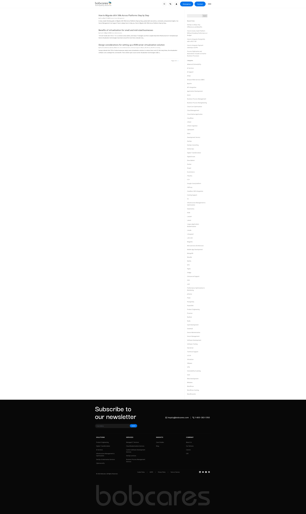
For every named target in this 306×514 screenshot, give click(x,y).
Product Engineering (193, 309)
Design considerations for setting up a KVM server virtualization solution (132, 44)
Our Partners (190, 446)
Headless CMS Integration (195, 191)
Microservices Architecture (195, 245)
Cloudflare (190, 118)
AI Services (190, 68)
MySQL (189, 261)
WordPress (147, 47)
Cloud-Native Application (194, 114)
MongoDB (190, 253)
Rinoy (101, 18)
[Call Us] (170, 4)
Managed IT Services (132, 442)
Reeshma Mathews (104, 47)
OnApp (189, 272)
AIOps (189, 76)
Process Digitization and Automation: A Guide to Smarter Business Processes (196, 53)
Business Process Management (196, 99)
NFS (188, 265)
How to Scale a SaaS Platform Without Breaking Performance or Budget (197, 33)
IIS (188, 199)
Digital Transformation (194, 153)
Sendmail (190, 328)
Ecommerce (191, 172)
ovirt (118, 47)
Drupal (189, 168)
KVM (188, 212)
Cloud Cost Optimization (194, 106)
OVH (188, 280)
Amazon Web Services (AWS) (195, 79)
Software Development (194, 340)
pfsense (189, 294)
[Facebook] (209, 472)
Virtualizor (190, 359)
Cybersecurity (100, 463)
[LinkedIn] (200, 472)
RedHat (189, 317)
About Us (189, 442)
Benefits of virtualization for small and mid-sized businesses (126, 30)
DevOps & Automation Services (105, 459)
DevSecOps (190, 149)
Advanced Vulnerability (194, 64)
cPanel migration (192, 126)
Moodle (189, 257)
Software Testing (192, 344)
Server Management (119, 18)
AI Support (190, 72)
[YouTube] (203, 472)
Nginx (189, 269)
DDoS (188, 133)
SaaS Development (193, 325)
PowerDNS (190, 305)
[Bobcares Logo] (105, 3)
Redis (188, 321)
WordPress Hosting (155, 47)
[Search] (164, 4)
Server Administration (116, 33)
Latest (112, 18)
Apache (189, 83)
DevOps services (131, 455)
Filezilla (189, 176)
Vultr (188, 375)
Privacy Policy (161, 472)
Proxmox (189, 313)
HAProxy (189, 187)
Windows (190, 382)
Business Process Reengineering (197, 103)
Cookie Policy (141, 472)
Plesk (188, 298)
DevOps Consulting (193, 145)
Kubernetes (190, 209)
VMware (142, 47)
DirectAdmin (191, 160)
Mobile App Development (195, 249)
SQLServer (190, 348)
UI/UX (189, 355)
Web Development (193, 378)
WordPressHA (191, 394)
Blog (157, 446)
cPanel (189, 122)
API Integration (191, 87)
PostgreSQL (190, 302)
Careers (188, 450)
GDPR (151, 472)
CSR (187, 453)
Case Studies (160, 442)
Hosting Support (192, 195)
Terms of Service (175, 472)
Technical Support (135, 47)
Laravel (189, 216)
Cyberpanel (190, 129)
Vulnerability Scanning (194, 371)
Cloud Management (193, 110)
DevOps (189, 141)
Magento (190, 242)
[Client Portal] (176, 4)
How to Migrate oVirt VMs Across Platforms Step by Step (124, 15)
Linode (189, 230)
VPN (188, 367)
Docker (189, 164)
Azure (189, 95)
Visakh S (102, 33)
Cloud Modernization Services (135, 446)
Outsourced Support (193, 276)
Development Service (193, 137)
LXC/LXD (190, 238)
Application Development (195, 91)
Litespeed (190, 234)
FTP (188, 179)
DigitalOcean (191, 156)
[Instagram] (206, 472)
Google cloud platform (194, 183)
